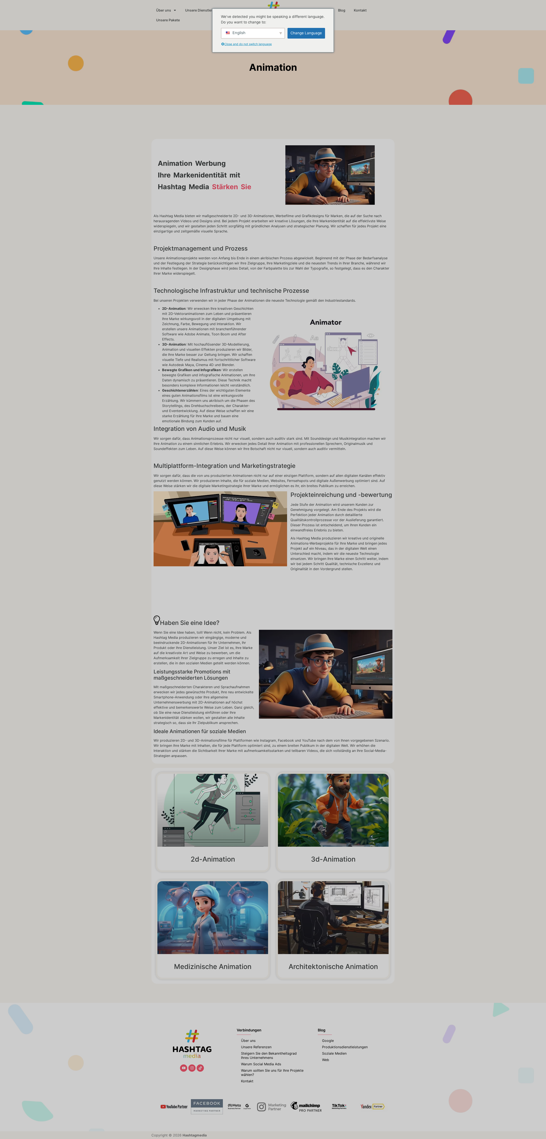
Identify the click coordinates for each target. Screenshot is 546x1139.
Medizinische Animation (212, 966)
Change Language (306, 33)
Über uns (163, 10)
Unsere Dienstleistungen (205, 10)
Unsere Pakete (168, 20)
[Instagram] (192, 1068)
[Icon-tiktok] (200, 1068)
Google (328, 1040)
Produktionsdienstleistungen (345, 1047)
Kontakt (360, 10)
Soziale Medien (334, 1053)
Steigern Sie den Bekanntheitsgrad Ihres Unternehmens (269, 1055)
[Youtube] (183, 1068)
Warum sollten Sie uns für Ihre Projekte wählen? (272, 1072)
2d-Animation (213, 859)
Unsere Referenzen (256, 1047)
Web (325, 1060)
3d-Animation (333, 859)
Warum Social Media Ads (261, 1064)
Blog (341, 10)
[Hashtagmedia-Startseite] (192, 1044)
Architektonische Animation (333, 966)
